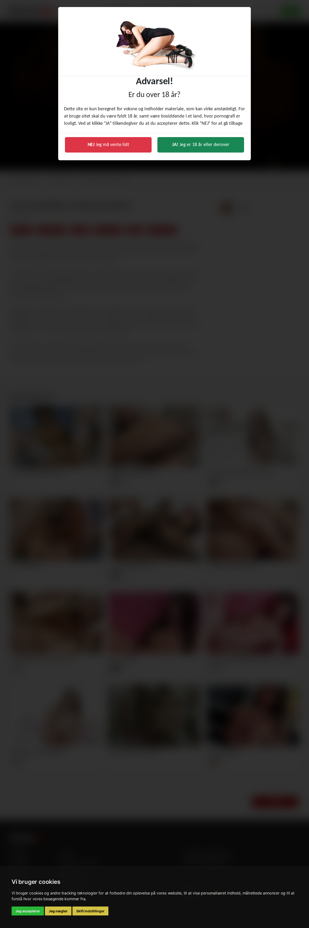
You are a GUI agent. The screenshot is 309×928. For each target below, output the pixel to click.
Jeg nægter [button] (58, 911)
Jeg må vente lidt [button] (108, 144)
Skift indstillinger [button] (90, 911)
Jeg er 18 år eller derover (200, 144)
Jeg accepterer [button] (27, 911)
